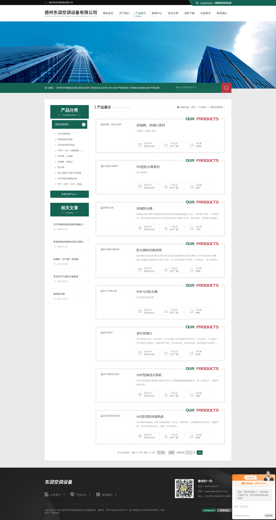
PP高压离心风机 (158, 88)
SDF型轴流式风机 (149, 375)
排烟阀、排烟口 (65, 161)
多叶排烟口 (144, 333)
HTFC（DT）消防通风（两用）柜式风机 (72, 150)
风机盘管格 (59, 294)
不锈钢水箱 (135, 88)
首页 (193, 107)
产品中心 (81, 494)
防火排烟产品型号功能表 (69, 173)
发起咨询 (268, 516)
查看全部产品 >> (70, 194)
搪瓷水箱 (145, 88)
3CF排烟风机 (64, 133)
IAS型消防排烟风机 (150, 416)
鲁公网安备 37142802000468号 (144, 510)
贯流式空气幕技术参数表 (66, 276)
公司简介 (55, 494)
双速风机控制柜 (65, 139)
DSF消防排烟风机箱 (67, 178)
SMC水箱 (112, 88)
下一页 (161, 452)
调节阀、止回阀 (65, 156)
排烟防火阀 (144, 208)
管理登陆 (224, 510)
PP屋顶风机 (123, 88)
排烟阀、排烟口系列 (151, 125)
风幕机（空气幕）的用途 (66, 259)
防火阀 (61, 167)
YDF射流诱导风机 (66, 145)
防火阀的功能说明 (149, 250)
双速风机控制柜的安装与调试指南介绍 (72, 242)
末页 (171, 452)
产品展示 (202, 107)
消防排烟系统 (62, 124)
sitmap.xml (209, 510)
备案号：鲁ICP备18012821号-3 (113, 510)
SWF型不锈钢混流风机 (67, 88)
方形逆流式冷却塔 (98, 88)
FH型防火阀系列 (148, 167)
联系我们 (107, 494)
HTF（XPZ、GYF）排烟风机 (72, 184)
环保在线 (55, 513)
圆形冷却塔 (83, 88)
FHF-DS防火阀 (147, 292)
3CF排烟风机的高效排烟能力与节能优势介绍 (76, 224)
